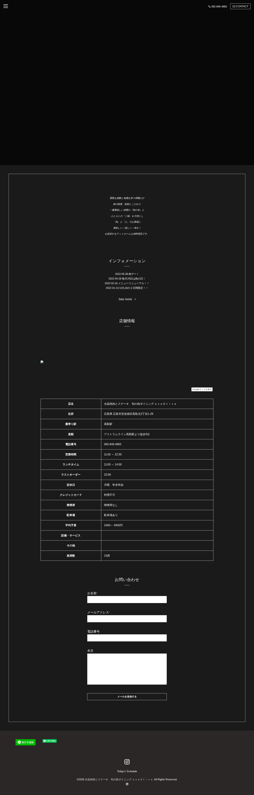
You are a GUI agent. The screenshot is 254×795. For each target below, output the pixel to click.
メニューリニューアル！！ (133, 283)
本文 (90, 650)
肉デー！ (134, 273)
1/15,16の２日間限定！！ (133, 287)
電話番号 (93, 631)
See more (127, 299)
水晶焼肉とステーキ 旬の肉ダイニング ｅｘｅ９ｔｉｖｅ (119, 779)
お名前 (92, 593)
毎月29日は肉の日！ (133, 278)
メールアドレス (98, 612)
